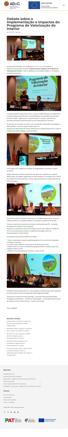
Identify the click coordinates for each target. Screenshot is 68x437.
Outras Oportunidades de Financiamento (14, 384)
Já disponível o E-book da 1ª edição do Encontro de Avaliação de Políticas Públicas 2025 (19, 323)
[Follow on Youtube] (14, 412)
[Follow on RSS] (18, 412)
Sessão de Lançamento (14, 69)
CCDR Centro (39, 66)
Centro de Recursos (8, 381)
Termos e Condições (9, 402)
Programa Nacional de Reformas (12, 376)
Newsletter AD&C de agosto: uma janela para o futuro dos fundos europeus (19, 330)
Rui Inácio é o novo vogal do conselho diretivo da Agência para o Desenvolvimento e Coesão (18, 336)
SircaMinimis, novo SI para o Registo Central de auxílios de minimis (22, 386)
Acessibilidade (7, 397)
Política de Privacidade (9, 400)
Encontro (25, 114)
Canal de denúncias (8, 395)
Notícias (17, 32)
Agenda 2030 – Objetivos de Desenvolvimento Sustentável (19, 379)
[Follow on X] (8, 412)
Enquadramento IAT (9, 374)
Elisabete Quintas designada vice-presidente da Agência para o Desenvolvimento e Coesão (17, 343)
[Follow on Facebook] (4, 412)
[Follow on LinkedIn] (11, 412)
